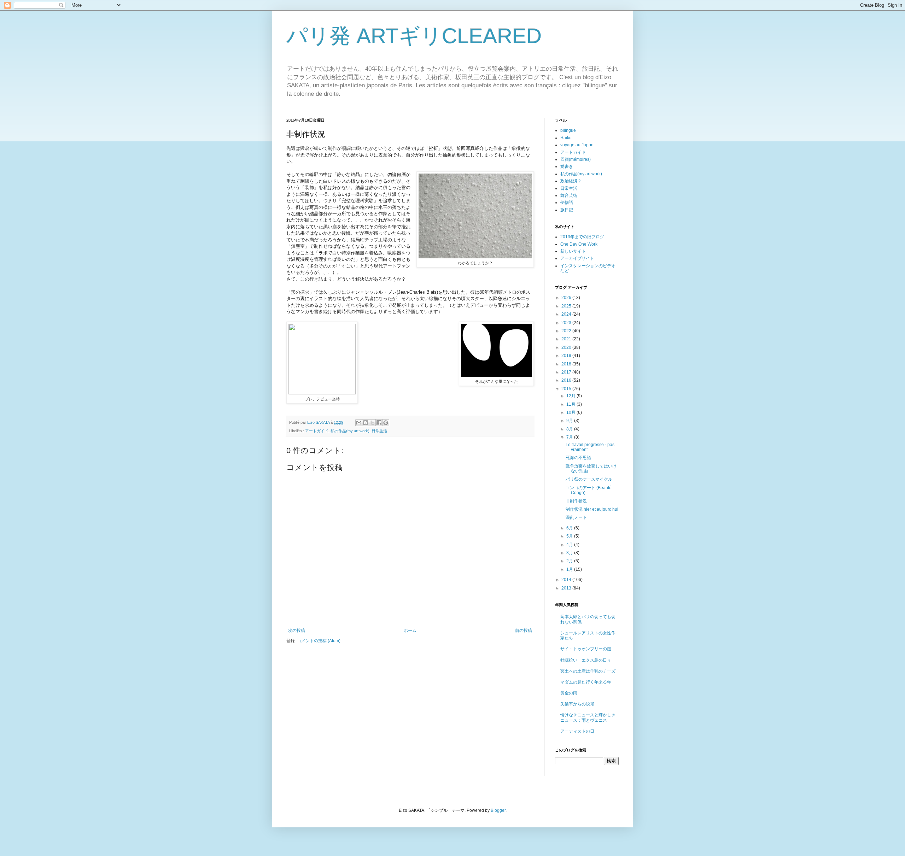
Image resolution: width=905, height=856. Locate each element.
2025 (566, 306)
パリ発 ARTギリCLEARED (414, 36)
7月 (570, 437)
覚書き (566, 166)
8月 (570, 429)
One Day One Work (578, 244)
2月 (570, 560)
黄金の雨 (568, 693)
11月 (571, 404)
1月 (570, 569)
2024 (566, 314)
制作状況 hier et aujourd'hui (592, 509)
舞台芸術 (568, 195)
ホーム (410, 630)
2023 (566, 322)
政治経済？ (571, 180)
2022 (566, 330)
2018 (566, 364)
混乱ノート (576, 517)
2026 (566, 297)
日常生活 (379, 431)
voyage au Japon (577, 144)
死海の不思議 (578, 457)
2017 (566, 372)
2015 (566, 388)
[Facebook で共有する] (379, 422)
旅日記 (566, 209)
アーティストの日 (577, 731)
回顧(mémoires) (575, 159)
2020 (566, 347)
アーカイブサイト (577, 258)
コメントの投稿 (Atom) (318, 640)
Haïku (566, 137)
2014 (566, 579)
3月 (570, 552)
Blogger (498, 810)
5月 (570, 536)
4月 (570, 544)
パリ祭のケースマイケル (589, 479)
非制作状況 (576, 501)
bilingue (568, 130)
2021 (566, 338)
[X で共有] (372, 422)
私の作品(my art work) (350, 431)
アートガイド (316, 431)
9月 (570, 420)
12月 (571, 395)
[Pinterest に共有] (385, 422)
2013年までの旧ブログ (582, 236)
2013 (566, 588)
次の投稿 (296, 630)
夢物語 (566, 202)
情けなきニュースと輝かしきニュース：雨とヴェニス (587, 717)
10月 (571, 412)
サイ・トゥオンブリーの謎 (585, 648)
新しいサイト (573, 251)
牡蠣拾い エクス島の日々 (585, 660)
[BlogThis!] (365, 422)
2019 (566, 355)
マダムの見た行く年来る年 (585, 682)
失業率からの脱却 (577, 704)
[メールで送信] (358, 422)
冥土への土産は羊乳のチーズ (587, 671)
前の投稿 (523, 630)
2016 (566, 380)
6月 (570, 528)
